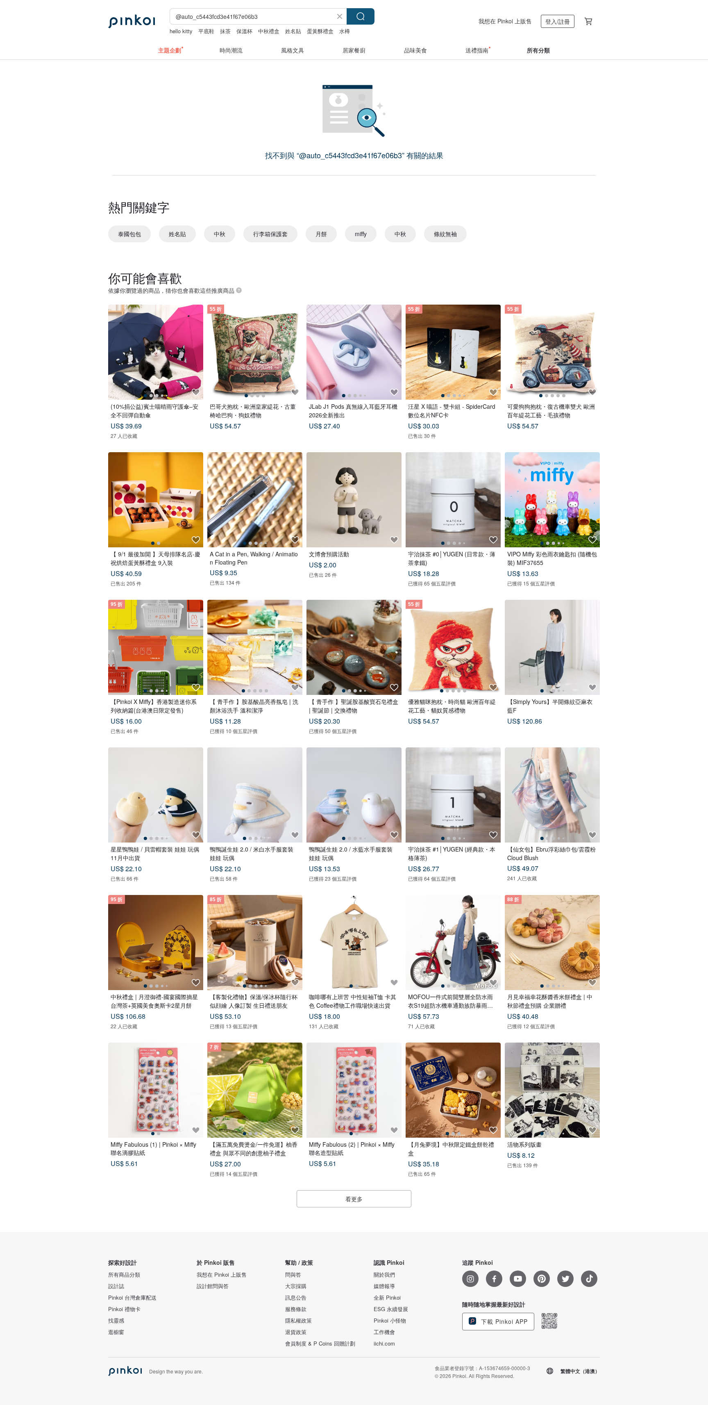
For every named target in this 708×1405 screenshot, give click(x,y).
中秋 (219, 234)
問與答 (293, 1274)
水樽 (344, 31)
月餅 (321, 234)
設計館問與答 (213, 1286)
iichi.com (384, 1343)
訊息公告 (295, 1297)
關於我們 (384, 1274)
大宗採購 (295, 1286)
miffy (361, 234)
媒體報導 (384, 1286)
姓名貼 (293, 31)
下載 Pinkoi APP (503, 1321)
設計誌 (116, 1286)
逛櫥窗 (116, 1332)
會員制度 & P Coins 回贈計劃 (320, 1343)
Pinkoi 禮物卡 (124, 1309)
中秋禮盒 (268, 31)
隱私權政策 (298, 1320)
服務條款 (295, 1309)
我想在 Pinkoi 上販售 (505, 21)
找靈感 (116, 1320)
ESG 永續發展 (391, 1309)
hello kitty (181, 31)
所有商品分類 (124, 1274)
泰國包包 (129, 234)
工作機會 (384, 1332)
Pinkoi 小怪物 (390, 1320)
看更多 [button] (354, 1199)
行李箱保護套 (270, 234)
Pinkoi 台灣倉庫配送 (132, 1297)
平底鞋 (206, 31)
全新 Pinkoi (387, 1297)
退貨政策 (295, 1332)
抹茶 (225, 31)
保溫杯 (244, 31)
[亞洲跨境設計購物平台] (131, 21)
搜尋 (360, 16)
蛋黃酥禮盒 (320, 31)
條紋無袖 (445, 234)
